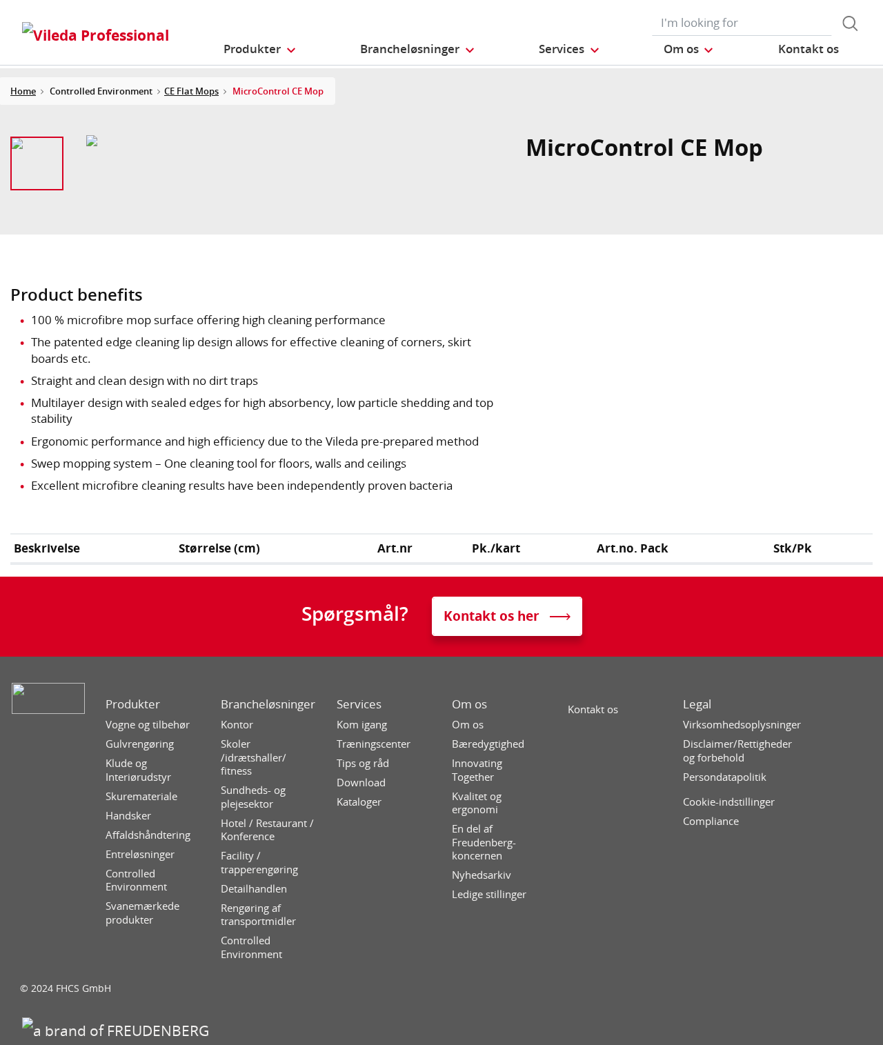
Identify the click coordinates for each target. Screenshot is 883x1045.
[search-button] (850, 23)
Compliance (711, 821)
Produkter (133, 704)
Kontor (237, 724)
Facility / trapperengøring (259, 862)
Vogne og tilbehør (148, 724)
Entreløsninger (140, 854)
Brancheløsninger (268, 704)
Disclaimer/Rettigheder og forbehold (737, 750)
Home (23, 91)
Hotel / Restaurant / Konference (267, 830)
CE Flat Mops (191, 91)
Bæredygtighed (488, 743)
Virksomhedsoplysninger (742, 724)
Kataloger (359, 801)
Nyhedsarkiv (481, 875)
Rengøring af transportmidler (258, 915)
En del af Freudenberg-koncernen (484, 842)
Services (359, 704)
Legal (697, 704)
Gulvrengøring (140, 743)
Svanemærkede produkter (142, 912)
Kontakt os (593, 709)
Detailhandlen (254, 888)
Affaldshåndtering (148, 835)
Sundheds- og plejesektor (253, 797)
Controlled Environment (136, 880)
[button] (260, 48)
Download (361, 782)
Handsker (128, 815)
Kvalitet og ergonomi (477, 803)
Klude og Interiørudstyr (138, 770)
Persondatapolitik (724, 777)
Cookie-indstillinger (729, 801)
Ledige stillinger (489, 894)
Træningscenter (373, 743)
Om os (469, 704)
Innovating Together (477, 770)
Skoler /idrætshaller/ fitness (253, 757)
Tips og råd (363, 763)
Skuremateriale (141, 796)
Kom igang (362, 724)
